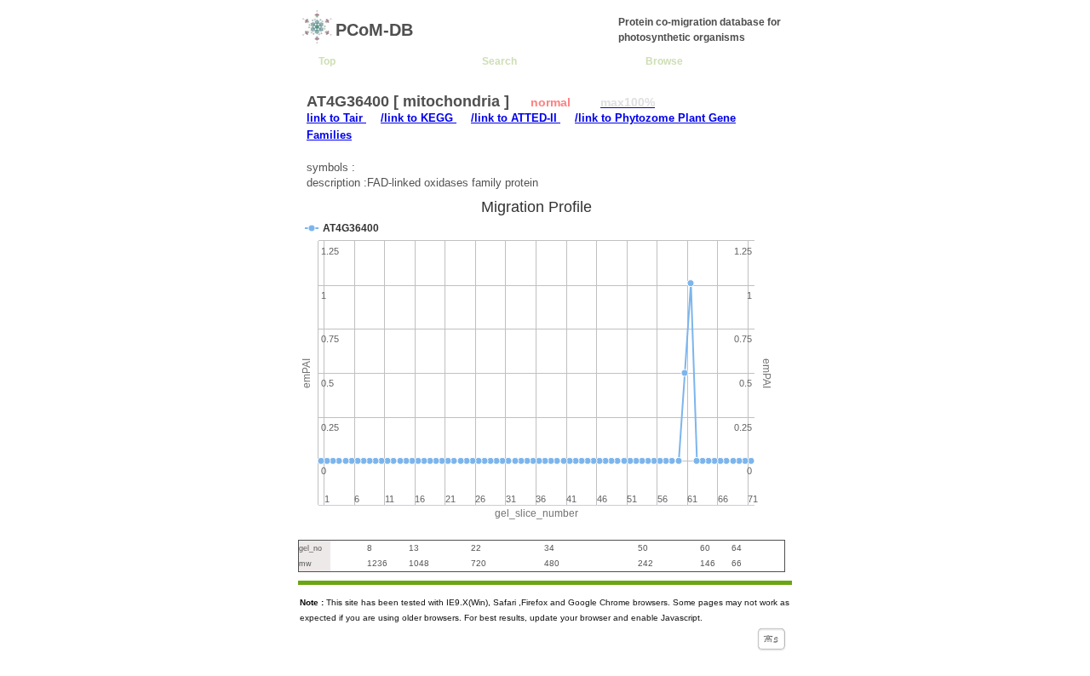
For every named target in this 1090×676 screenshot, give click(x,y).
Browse (664, 60)
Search (499, 60)
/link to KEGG (418, 118)
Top (327, 60)
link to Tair (336, 118)
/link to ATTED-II (515, 118)
